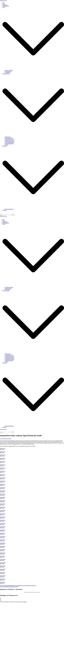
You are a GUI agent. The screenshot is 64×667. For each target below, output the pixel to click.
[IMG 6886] (2, 562)
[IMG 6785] (2, 481)
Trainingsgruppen (5, 73)
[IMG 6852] (2, 539)
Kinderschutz (7, 72)
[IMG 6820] (2, 510)
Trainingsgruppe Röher (9, 142)
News (3, 3)
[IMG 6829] (2, 520)
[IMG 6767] (2, 461)
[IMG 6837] (2, 530)
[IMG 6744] (2, 448)
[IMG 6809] (2, 500)
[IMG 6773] (2, 464)
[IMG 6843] (2, 536)
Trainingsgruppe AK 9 (9, 139)
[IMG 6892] (2, 565)
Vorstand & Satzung (9, 70)
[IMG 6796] (2, 487)
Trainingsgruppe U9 (9, 138)
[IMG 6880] (2, 559)
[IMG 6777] (2, 471)
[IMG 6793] (2, 484)
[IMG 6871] (2, 556)
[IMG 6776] (2, 468)
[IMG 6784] (2, 477)
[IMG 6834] (2, 526)
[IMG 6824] (2, 517)
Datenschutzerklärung (9, 209)
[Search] (13, 215)
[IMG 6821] (2, 513)
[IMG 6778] (2, 474)
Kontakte (4, 210)
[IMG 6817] (2, 503)
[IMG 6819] (2, 507)
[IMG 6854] (2, 543)
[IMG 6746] (2, 454)
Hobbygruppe (7, 136)
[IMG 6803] (2, 490)
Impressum (4, 145)
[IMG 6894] (2, 572)
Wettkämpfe (4, 4)
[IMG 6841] (2, 533)
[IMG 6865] (2, 549)
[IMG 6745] (2, 451)
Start (3, 2)
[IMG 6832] (2, 523)
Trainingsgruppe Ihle (9, 143)
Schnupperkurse (5, 6)
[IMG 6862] (2, 546)
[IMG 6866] (2, 552)
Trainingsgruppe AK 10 (9, 140)
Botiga (25, 601)
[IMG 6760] (2, 458)
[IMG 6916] (2, 582)
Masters (6, 144)
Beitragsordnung (8, 71)
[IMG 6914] (2, 579)
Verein (3, 7)
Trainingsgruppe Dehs (9, 141)
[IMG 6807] (2, 497)
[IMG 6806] (2, 494)
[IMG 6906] (2, 575)
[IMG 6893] (2, 569)
